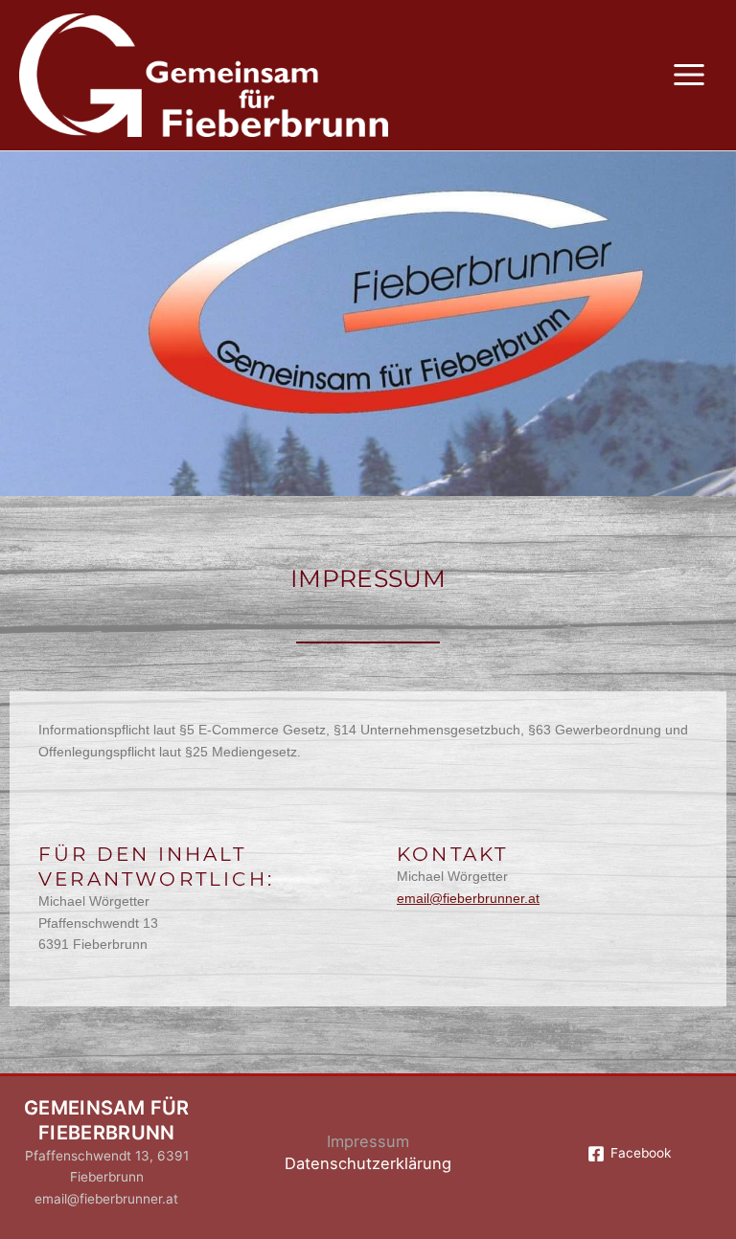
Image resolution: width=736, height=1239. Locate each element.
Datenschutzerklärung (368, 1163)
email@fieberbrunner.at (468, 898)
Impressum (368, 1141)
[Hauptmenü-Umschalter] (689, 75)
